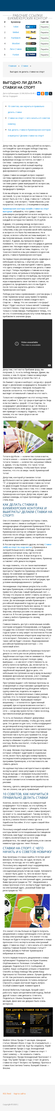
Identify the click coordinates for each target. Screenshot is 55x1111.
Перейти (45, 26)
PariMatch (15, 38)
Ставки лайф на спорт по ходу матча (27, 546)
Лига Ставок (16, 49)
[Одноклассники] (42, 93)
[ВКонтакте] (38, 93)
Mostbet (16, 43)
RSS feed (7, 1093)
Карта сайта (20, 1093)
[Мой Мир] (46, 93)
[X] (50, 93)
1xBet (15, 26)
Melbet (16, 32)
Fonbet (16, 54)
